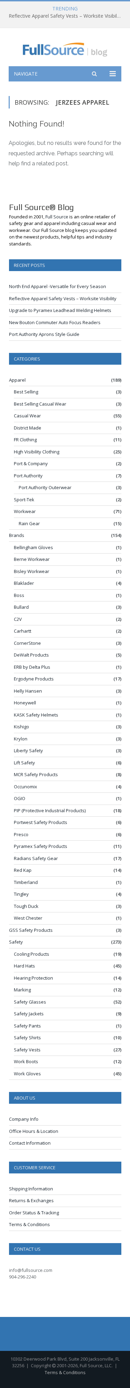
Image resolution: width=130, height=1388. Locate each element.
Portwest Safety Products (40, 822)
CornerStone (27, 643)
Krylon (20, 739)
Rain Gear (29, 523)
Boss (19, 595)
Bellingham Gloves (33, 547)
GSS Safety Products (31, 930)
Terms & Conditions (29, 1224)
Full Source (56, 217)
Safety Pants (27, 1026)
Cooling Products (31, 954)
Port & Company (31, 463)
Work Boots (26, 1061)
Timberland (26, 882)
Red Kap (23, 870)
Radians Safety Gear (36, 858)
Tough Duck (26, 906)
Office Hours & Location (33, 1131)
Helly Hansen (28, 691)
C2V (18, 619)
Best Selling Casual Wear (40, 404)
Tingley (21, 894)
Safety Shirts (27, 1037)
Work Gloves (27, 1073)
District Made (27, 428)
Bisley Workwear (31, 571)
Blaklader (24, 583)
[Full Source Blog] (65, 48)
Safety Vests (27, 1050)
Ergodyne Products (34, 679)
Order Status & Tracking (34, 1212)
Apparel (17, 380)
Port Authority (28, 475)
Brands (16, 535)
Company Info (23, 1119)
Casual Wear (27, 416)
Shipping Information (31, 1189)
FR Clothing (25, 439)
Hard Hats (24, 966)
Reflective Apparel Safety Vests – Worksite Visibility (65, 16)
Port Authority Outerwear (45, 487)
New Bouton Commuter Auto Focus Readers (55, 322)
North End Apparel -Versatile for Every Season (57, 286)
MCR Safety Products (36, 774)
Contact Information (30, 1143)
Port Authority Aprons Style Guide (44, 334)
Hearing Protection (33, 978)
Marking (22, 990)
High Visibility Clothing (36, 452)
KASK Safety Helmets (36, 715)
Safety (16, 942)
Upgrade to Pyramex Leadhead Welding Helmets (60, 310)
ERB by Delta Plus (32, 667)
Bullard (21, 607)
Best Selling (26, 392)
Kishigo (21, 726)
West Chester (28, 918)
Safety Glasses (30, 1002)
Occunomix (25, 786)
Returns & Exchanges (31, 1200)
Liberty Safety (28, 750)
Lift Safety (24, 763)
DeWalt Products (31, 655)
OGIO (19, 798)
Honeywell (25, 703)
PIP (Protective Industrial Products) (50, 810)
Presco (21, 834)
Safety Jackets (29, 1013)
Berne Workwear (32, 559)
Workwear (25, 511)
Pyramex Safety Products (40, 846)
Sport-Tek (24, 499)
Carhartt (22, 631)
